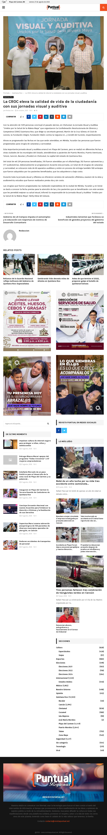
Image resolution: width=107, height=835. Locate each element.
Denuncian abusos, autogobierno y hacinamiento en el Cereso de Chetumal (67, 628)
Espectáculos (64, 651)
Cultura (59, 647)
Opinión (59, 693)
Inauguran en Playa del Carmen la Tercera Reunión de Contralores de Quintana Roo (34, 492)
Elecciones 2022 (66, 670)
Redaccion (10, 110)
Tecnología (61, 746)
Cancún (62, 705)
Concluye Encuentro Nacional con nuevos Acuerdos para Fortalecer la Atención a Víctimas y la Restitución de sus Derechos (34, 509)
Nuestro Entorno (63, 689)
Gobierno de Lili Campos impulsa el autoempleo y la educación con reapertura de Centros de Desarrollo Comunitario (26, 220)
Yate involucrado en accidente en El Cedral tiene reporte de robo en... (92, 518)
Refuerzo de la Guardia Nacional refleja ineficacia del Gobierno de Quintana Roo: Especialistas (18, 281)
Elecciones (60, 663)
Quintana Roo (8, 97)
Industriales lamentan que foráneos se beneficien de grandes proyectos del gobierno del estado (81, 220)
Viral (58, 750)
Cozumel (62, 712)
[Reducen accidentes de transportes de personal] (10, 545)
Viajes (61, 655)
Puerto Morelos (65, 727)
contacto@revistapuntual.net (57, 821)
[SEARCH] (48, 423)
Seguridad (60, 739)
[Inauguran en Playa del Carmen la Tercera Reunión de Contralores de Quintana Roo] (10, 493)
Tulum (61, 731)
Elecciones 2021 (65, 667)
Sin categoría (62, 743)
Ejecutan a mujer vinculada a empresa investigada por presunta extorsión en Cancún (67, 519)
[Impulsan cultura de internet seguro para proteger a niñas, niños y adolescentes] (10, 444)
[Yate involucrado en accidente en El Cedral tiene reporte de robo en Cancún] (92, 506)
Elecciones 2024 (66, 674)
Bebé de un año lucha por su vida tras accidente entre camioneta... (78, 482)
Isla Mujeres (64, 716)
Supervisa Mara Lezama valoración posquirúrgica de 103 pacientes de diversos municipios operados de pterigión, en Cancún (34, 527)
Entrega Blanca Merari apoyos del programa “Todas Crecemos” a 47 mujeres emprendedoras (34, 458)
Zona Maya (63, 735)
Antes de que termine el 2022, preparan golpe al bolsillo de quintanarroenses (85, 281)
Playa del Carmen (66, 724)
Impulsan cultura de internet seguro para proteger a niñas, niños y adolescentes (35, 443)
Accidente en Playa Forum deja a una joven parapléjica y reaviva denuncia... (67, 547)
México (59, 686)
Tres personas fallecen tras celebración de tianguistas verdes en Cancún (79, 591)
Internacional (62, 678)
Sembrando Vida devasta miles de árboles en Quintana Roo (53, 279)
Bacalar (62, 701)
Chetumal (63, 708)
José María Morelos (67, 720)
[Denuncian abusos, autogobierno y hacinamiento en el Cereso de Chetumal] (67, 615)
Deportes (60, 659)
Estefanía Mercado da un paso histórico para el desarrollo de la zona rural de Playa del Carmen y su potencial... (34, 475)
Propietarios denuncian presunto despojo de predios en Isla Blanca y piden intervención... (90, 548)
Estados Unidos (65, 682)
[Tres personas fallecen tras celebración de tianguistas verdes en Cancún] (80, 571)
